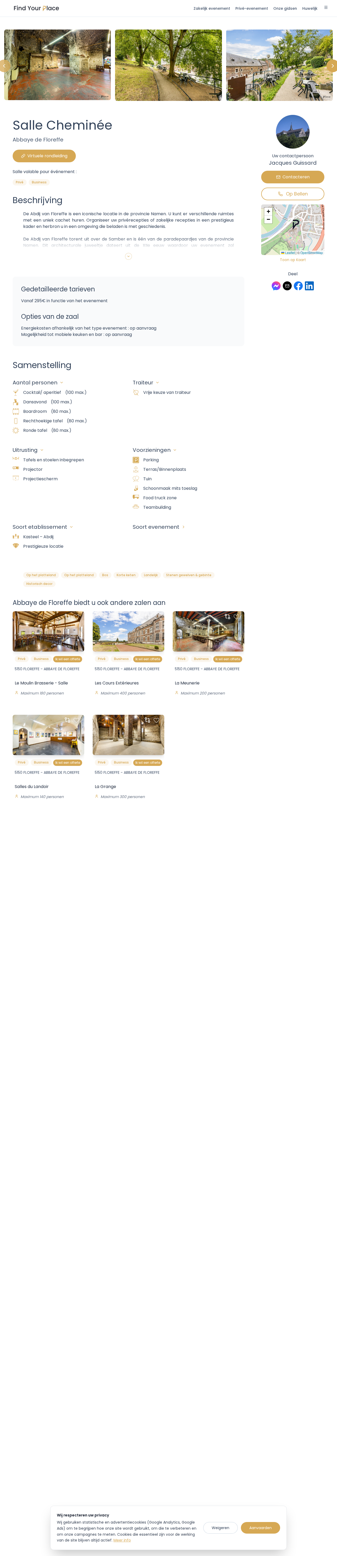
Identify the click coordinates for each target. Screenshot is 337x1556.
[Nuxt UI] (36, 8)
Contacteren (296, 177)
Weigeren (220, 1527)
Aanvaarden (260, 1527)
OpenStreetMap (311, 252)
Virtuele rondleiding (47, 156)
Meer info (122, 1540)
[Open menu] (326, 8)
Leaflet (289, 252)
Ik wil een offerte (67, 659)
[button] (296, 225)
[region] (168, 66)
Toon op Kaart (293, 259)
